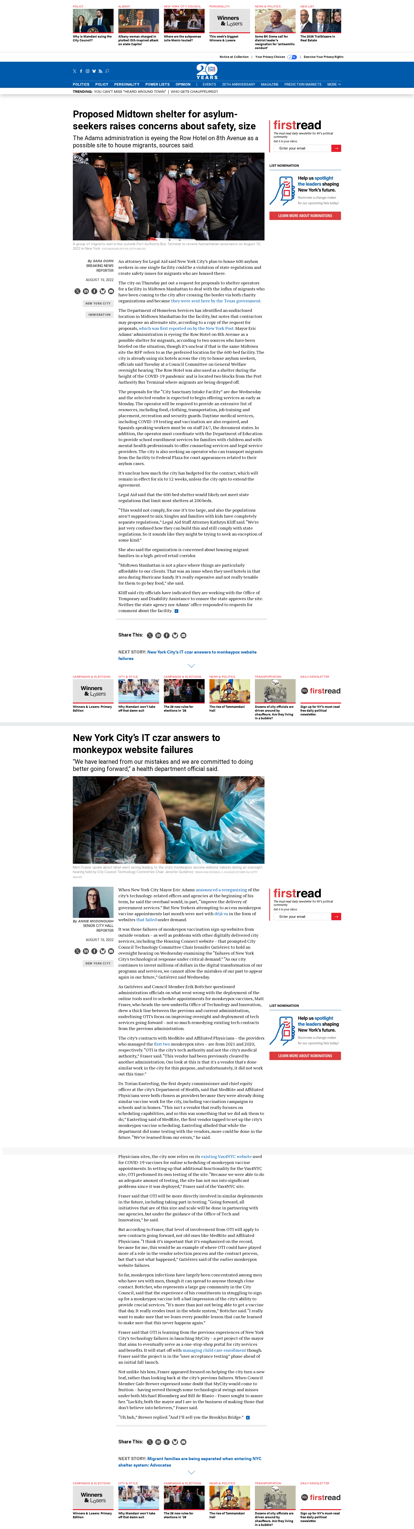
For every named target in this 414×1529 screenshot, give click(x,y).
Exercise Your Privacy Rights (324, 57)
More (333, 84)
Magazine (270, 84)
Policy (101, 84)
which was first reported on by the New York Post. (186, 328)
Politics (81, 84)
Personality (126, 84)
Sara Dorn (101, 260)
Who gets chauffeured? (194, 91)
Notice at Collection (234, 57)
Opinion (183, 84)
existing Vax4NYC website (226, 1156)
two (166, 1044)
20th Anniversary (238, 84)
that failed (146, 919)
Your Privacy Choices (270, 57)
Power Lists (157, 84)
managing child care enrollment (214, 1350)
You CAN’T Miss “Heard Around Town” (130, 91)
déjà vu (221, 913)
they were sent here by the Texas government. (216, 301)
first (158, 1044)
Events (209, 84)
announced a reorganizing (221, 889)
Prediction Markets (303, 84)
